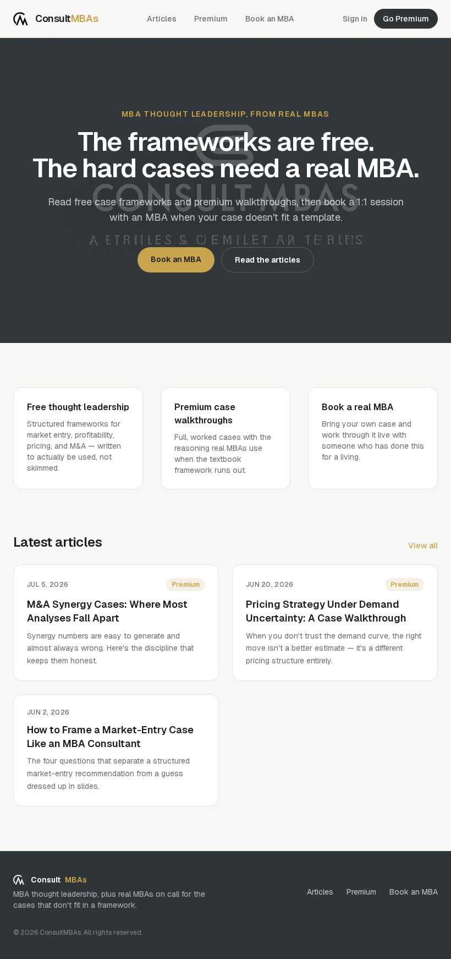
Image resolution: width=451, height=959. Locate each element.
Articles (162, 19)
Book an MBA (269, 19)
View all (423, 546)
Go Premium (406, 19)
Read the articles (267, 260)
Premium (211, 19)
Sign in (355, 19)
